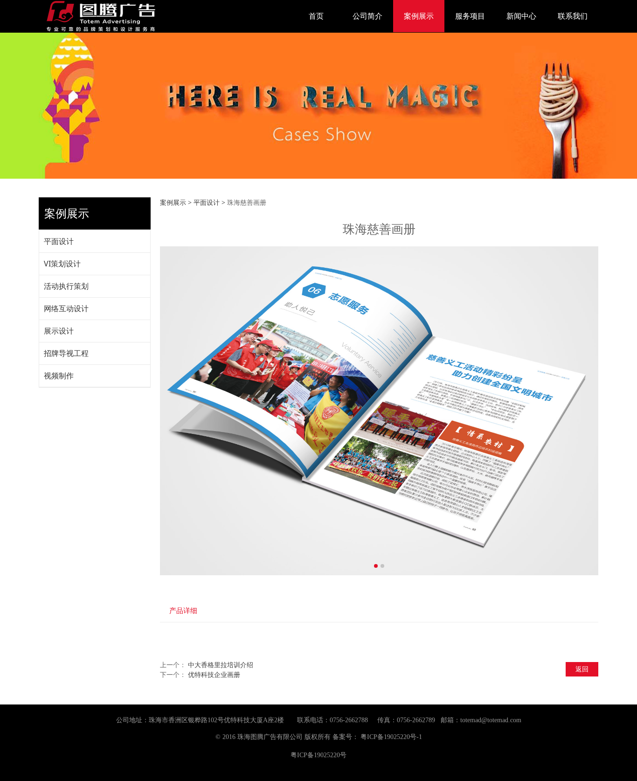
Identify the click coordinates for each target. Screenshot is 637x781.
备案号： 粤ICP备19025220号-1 (377, 736)
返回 (582, 668)
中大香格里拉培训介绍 (220, 664)
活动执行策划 (66, 286)
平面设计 (59, 241)
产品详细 (183, 610)
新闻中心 (521, 16)
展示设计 (59, 331)
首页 (316, 16)
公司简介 (367, 16)
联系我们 (573, 16)
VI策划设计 (62, 263)
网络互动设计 (66, 308)
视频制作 (59, 375)
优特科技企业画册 (214, 674)
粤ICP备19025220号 (318, 755)
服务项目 (470, 16)
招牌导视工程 (66, 353)
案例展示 (419, 16)
